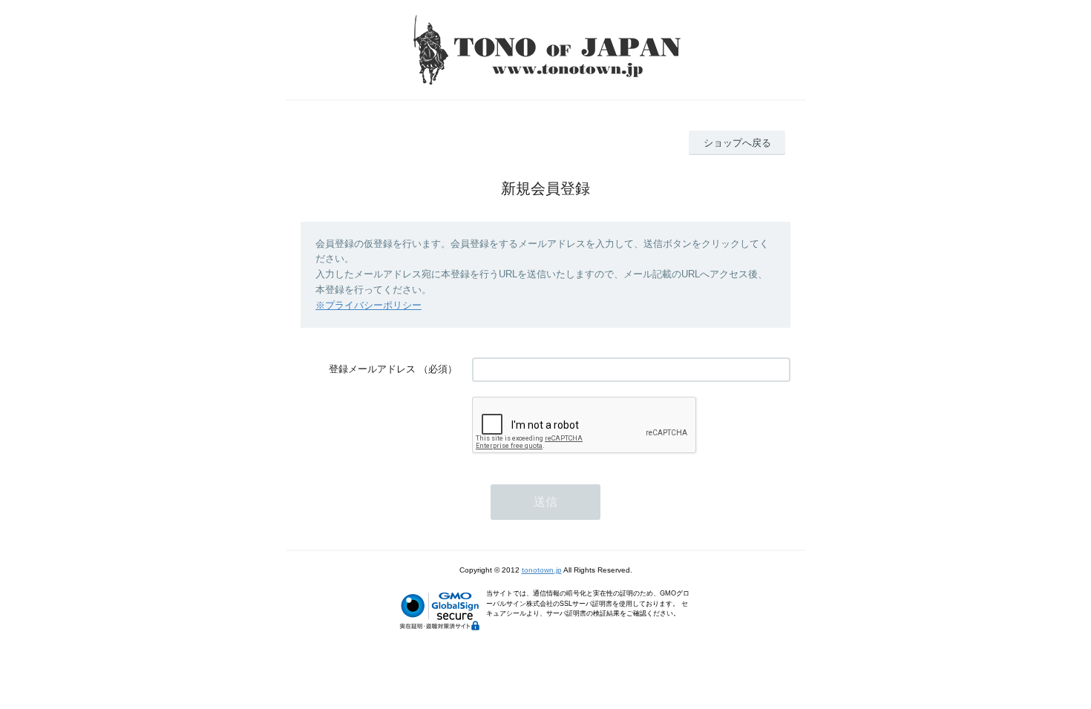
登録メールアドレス (372, 369)
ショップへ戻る (737, 142)
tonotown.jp (542, 570)
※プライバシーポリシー (368, 305)
